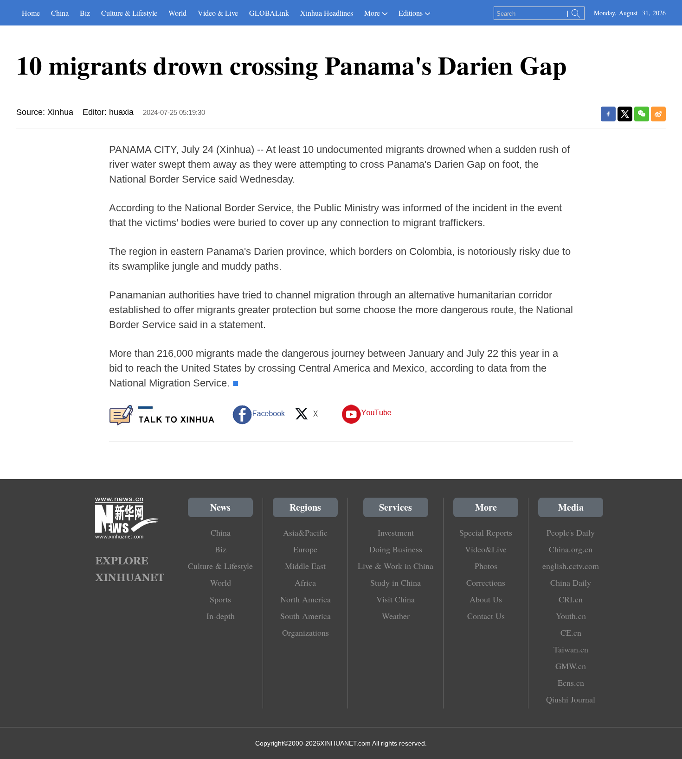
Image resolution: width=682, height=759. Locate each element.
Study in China (395, 582)
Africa (305, 582)
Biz (85, 13)
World (177, 13)
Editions (411, 13)
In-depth (220, 615)
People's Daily (571, 532)
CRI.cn (571, 599)
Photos (486, 565)
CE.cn (570, 632)
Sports (220, 599)
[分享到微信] (641, 114)
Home (31, 13)
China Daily (570, 582)
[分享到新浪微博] (658, 114)
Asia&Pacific (305, 532)
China (60, 13)
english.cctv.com (570, 565)
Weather (396, 615)
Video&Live (486, 549)
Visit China (395, 599)
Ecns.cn (571, 682)
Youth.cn (571, 615)
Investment (396, 532)
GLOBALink (269, 13)
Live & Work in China (395, 565)
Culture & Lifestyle (129, 13)
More (372, 13)
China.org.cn (570, 549)
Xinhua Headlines (326, 13)
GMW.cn (570, 665)
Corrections (485, 582)
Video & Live (218, 13)
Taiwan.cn (570, 649)
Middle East (305, 565)
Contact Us (486, 615)
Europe (305, 549)
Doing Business (395, 549)
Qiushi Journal (570, 699)
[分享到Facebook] (608, 114)
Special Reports (485, 532)
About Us (486, 599)
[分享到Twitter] (625, 114)
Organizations (305, 632)
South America (305, 615)
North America (305, 599)
